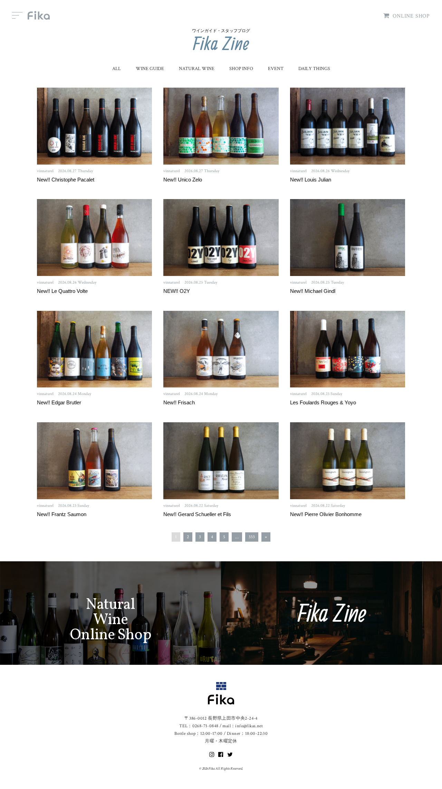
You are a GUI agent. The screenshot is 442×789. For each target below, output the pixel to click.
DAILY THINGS (314, 69)
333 (252, 537)
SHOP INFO (241, 69)
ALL (116, 69)
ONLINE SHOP (411, 16)
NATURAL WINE (196, 69)
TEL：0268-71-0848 (198, 726)
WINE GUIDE (150, 69)
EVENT (276, 69)
